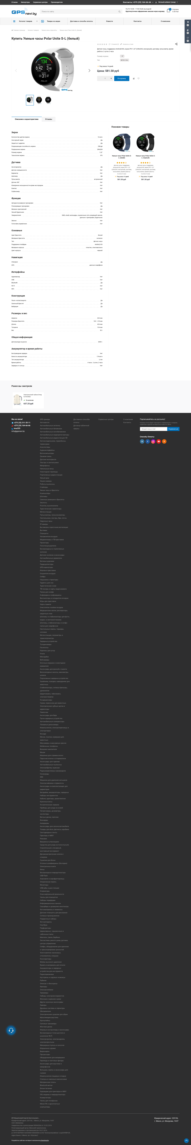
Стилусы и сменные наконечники (53, 1079)
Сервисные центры (40, 2)
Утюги (42, 654)
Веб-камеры (44, 660)
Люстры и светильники (49, 463)
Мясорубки (44, 657)
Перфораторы (45, 928)
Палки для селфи (47, 592)
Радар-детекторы (46, 564)
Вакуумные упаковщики (49, 842)
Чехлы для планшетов (49, 897)
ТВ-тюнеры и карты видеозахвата (53, 589)
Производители (57, 2)
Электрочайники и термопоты (52, 783)
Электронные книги (48, 866)
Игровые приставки (48, 570)
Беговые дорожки (47, 561)
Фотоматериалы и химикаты (51, 910)
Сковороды (44, 774)
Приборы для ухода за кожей (51, 808)
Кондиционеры (46, 700)
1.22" (122, 56)
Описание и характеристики (26, 119)
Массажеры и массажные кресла (53, 743)
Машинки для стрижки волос (51, 755)
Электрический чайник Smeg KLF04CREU (33, 395)
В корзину (122, 78)
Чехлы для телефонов (48, 1101)
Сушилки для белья (47, 860)
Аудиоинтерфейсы (47, 450)
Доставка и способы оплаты (81, 21)
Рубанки (43, 980)
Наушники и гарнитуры (49, 580)
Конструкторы (45, 959)
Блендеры (44, 820)
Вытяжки (43, 530)
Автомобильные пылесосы (51, 765)
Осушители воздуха (47, 574)
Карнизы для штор (47, 651)
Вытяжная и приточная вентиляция (54, 527)
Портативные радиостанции (51, 475)
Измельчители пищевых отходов (53, 1076)
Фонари (43, 734)
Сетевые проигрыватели (49, 916)
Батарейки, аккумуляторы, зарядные (54, 792)
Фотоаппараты (46, 922)
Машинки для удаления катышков (53, 780)
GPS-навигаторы (46, 567)
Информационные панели (50, 903)
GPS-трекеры (45, 419)
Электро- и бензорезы (48, 984)
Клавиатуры (45, 891)
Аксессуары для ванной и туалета (53, 669)
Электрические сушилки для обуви (54, 1014)
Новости (109, 21)
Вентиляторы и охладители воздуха (54, 598)
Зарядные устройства (48, 641)
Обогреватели (45, 1011)
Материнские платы (48, 1082)
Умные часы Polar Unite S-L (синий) (121, 157)
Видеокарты (45, 1051)
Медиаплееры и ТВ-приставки (52, 540)
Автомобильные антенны (50, 426)
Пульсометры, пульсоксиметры (52, 515)
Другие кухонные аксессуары (51, 1002)
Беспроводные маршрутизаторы (53, 873)
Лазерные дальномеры (49, 725)
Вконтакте (142, 441)
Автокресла (44, 422)
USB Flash (44, 876)
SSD (41, 777)
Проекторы (44, 543)
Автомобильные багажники (51, 429)
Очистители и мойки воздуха (51, 607)
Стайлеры (44, 487)
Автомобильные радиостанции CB (53, 438)
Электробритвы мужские (50, 768)
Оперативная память (48, 882)
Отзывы (14, 2)
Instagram (153, 441)
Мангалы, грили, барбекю (50, 937)
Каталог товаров (25, 21)
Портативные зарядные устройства (54, 678)
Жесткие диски (46, 1027)
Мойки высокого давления (51, 962)
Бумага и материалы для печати (52, 965)
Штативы (43, 496)
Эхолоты (43, 503)
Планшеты (44, 533)
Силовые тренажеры (48, 1024)
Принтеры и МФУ (46, 836)
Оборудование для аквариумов (52, 1058)
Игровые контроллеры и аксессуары (54, 1030)
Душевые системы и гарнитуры (52, 1008)
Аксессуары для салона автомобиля (54, 826)
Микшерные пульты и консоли (52, 1045)
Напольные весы (47, 469)
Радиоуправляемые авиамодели (53, 771)
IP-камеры (44, 524)
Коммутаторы (45, 1098)
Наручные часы (46, 521)
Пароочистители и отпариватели (53, 759)
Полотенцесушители (48, 546)
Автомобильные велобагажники (53, 432)
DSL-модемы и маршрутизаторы (52, 1095)
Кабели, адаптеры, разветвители (53, 799)
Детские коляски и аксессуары (52, 555)
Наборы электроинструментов (52, 996)
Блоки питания (46, 1088)
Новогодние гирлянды (49, 472)
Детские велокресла (48, 459)
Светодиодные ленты (48, 833)
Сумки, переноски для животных (53, 703)
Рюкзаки (43, 839)
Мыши (42, 752)
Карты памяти (45, 604)
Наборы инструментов (49, 796)
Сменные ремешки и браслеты (52, 500)
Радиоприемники (47, 974)
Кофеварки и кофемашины (50, 595)
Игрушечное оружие (48, 1048)
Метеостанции (45, 512)
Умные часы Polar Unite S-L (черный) (145, 157)
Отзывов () (115, 44)
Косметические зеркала (49, 805)
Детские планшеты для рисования (53, 913)
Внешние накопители (48, 749)
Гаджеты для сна (46, 583)
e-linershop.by (44, 1140)
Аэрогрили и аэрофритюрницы (52, 879)
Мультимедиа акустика (49, 1017)
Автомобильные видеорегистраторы (54, 435)
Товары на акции (53, 21)
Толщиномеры (46, 644)
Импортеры (25, 2)
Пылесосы (44, 648)
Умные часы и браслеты (49, 490)
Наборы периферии (47, 900)
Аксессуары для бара (48, 715)
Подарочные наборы (48, 919)
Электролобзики (46, 990)
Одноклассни (164, 441)
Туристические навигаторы (50, 509)
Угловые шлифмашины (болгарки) (53, 863)
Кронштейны (45, 1021)
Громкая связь (45, 456)
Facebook (147, 441)
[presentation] (16, 70)
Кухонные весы (46, 802)
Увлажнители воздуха (48, 537)
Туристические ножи (48, 586)
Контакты (137, 21)
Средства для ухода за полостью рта (54, 845)
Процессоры (45, 1054)
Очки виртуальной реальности (52, 894)
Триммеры (44, 993)
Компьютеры (45, 493)
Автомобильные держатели (51, 558)
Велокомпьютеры (47, 453)
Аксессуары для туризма (50, 762)
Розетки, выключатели (49, 506)
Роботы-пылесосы (47, 484)
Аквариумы (44, 823)
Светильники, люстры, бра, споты (53, 518)
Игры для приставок (48, 601)
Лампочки (44, 712)
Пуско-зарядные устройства (51, 718)
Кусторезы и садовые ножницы (52, 977)
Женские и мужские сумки (50, 999)
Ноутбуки (43, 925)
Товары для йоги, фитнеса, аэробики (54, 829)
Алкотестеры (45, 447)
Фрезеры (43, 987)
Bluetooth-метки (46, 1085)
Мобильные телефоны (49, 746)
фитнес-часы (124, 60)
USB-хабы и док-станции (49, 888)
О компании (165, 21)
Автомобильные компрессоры (52, 722)
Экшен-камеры (46, 481)
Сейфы (43, 577)
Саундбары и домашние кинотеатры (54, 906)
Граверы (43, 1005)
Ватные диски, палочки (49, 817)
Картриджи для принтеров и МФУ (53, 1091)
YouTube (159, 441)
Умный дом (44, 478)
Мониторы (44, 885)
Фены (42, 870)
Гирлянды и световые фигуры (52, 1061)
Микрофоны (45, 466)
